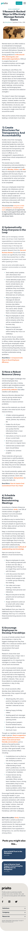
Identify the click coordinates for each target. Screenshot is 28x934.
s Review (10, 252)
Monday (10, 169)
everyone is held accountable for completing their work (13, 208)
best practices (18, 478)
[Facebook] (5, 903)
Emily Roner (8, 22)
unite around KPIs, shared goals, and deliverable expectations (13, 57)
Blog (10, 9)
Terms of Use (15, 920)
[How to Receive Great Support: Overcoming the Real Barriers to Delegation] (14, 868)
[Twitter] (18, 903)
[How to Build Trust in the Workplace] (14, 853)
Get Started (19, 3)
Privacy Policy (9, 920)
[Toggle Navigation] (24, 3)
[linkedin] (11, 903)
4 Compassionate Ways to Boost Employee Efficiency (12, 360)
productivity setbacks (9, 390)
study (16, 509)
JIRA (23, 169)
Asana (16, 169)
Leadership (16, 9)
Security (3, 920)
